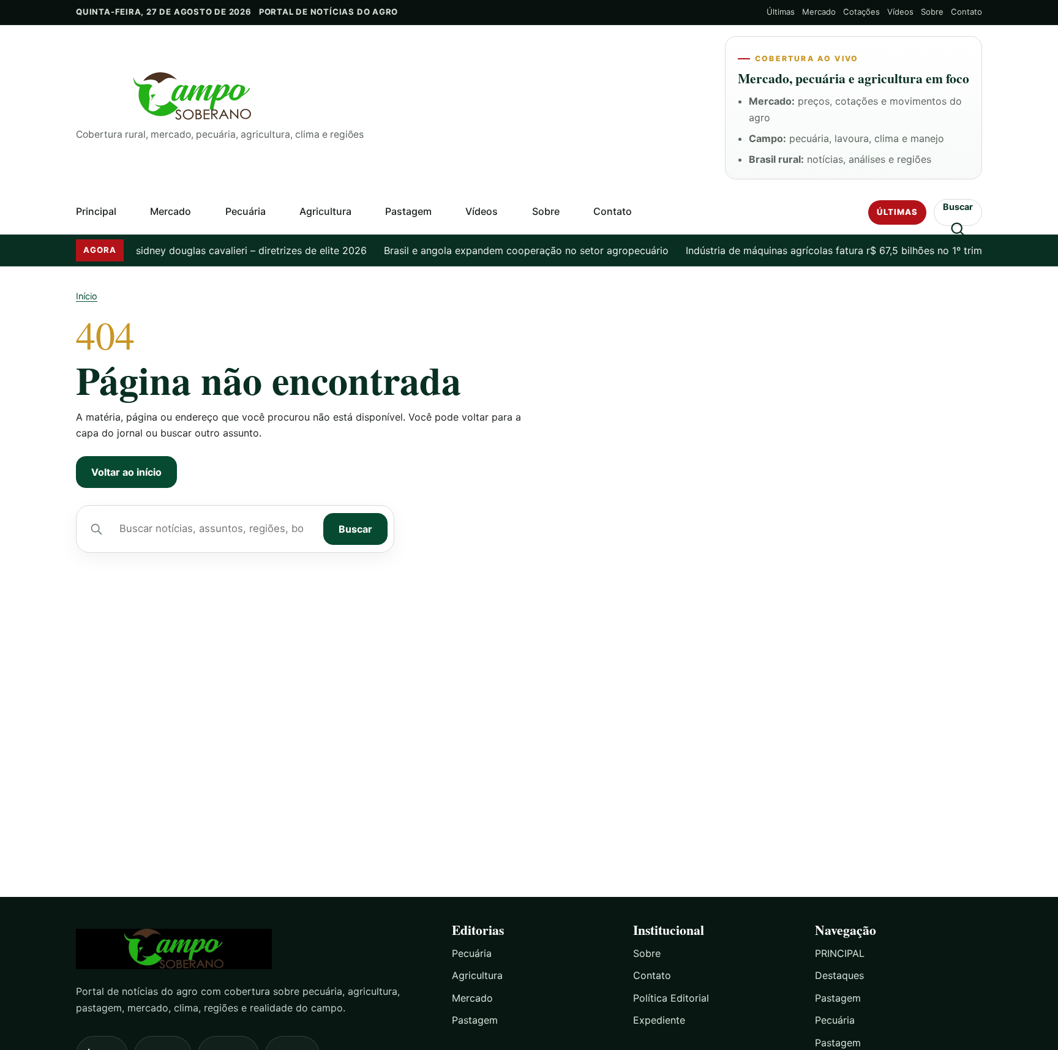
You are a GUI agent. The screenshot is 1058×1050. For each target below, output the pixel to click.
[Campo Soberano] (253, 949)
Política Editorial (671, 998)
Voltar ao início (126, 472)
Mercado (819, 12)
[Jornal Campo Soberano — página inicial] (390, 96)
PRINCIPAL (840, 953)
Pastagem (408, 211)
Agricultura (325, 211)
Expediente (659, 1020)
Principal (96, 211)
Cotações (861, 12)
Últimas (781, 12)
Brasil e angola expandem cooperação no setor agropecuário (513, 250)
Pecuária (245, 211)
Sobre (932, 12)
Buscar (355, 529)
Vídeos (900, 12)
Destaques (839, 975)
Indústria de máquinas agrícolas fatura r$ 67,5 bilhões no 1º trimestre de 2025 (854, 250)
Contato (966, 12)
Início (86, 296)
